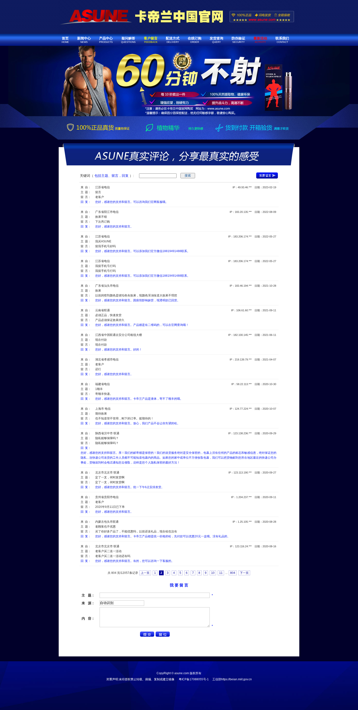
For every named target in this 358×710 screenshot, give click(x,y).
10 (213, 573)
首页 (65, 39)
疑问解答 (128, 39)
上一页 (145, 573)
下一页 (244, 573)
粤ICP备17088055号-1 (194, 679)
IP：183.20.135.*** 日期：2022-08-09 (253, 211)
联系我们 (282, 39)
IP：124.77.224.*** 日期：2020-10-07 (253, 408)
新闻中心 (84, 39)
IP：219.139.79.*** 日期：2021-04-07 (253, 359)
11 (221, 573)
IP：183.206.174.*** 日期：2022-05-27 (252, 236)
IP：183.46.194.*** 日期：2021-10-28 (253, 285)
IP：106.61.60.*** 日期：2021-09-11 (253, 310)
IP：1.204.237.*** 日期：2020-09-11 (253, 497)
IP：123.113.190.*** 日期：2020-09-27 (252, 472)
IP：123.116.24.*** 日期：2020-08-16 (253, 546)
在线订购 (194, 39)
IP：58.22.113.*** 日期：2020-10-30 (253, 384)
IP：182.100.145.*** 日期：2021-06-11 (252, 334)
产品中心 (106, 39)
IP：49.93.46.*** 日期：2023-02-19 (254, 187)
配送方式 (172, 39)
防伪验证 (238, 39)
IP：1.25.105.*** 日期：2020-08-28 (254, 521)
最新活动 (260, 39)
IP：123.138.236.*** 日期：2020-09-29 (252, 433)
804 (232, 573)
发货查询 (216, 39)
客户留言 (151, 39)
